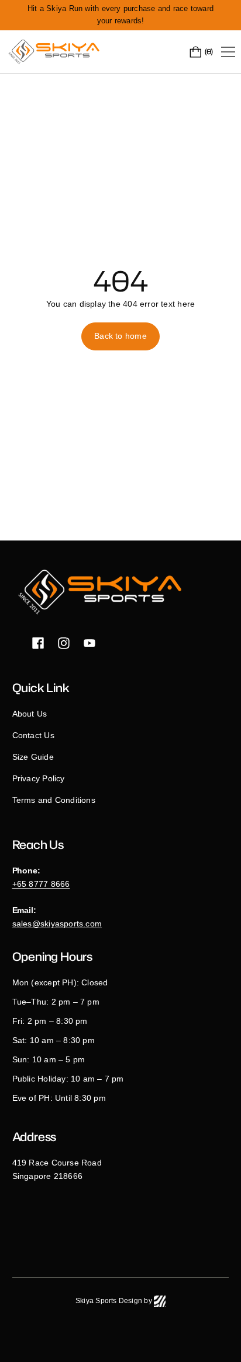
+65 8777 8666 (41, 884)
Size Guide (33, 756)
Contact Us (33, 735)
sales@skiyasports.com (57, 923)
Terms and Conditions (53, 800)
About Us (29, 713)
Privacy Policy (38, 778)
